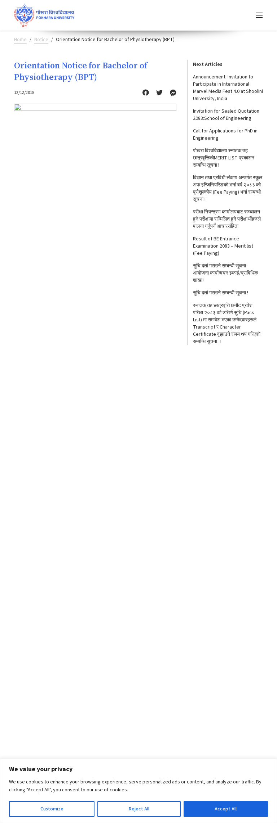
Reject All (139, 809)
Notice (41, 39)
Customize (51, 809)
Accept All (226, 809)
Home (20, 39)
